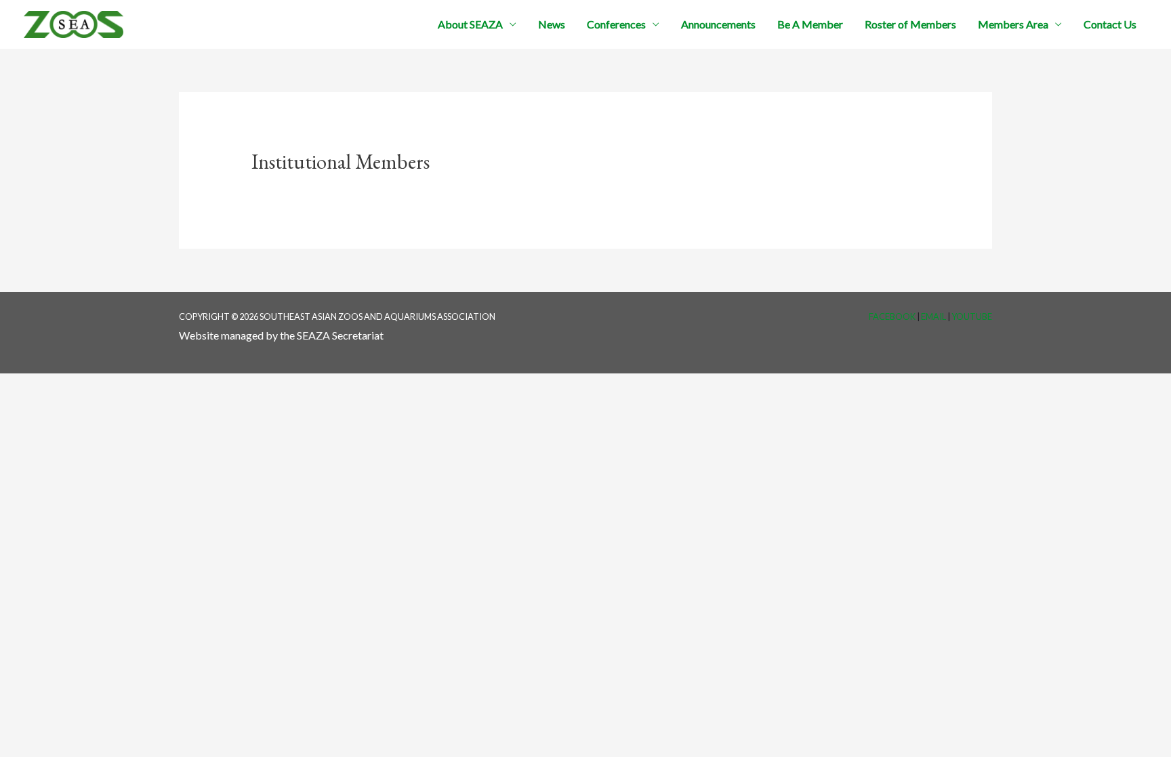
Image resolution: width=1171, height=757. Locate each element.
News (551, 24)
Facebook (892, 316)
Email (933, 316)
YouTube (971, 316)
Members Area (1013, 24)
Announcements (718, 24)
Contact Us (1110, 24)
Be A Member (810, 24)
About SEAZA (470, 24)
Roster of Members (910, 24)
